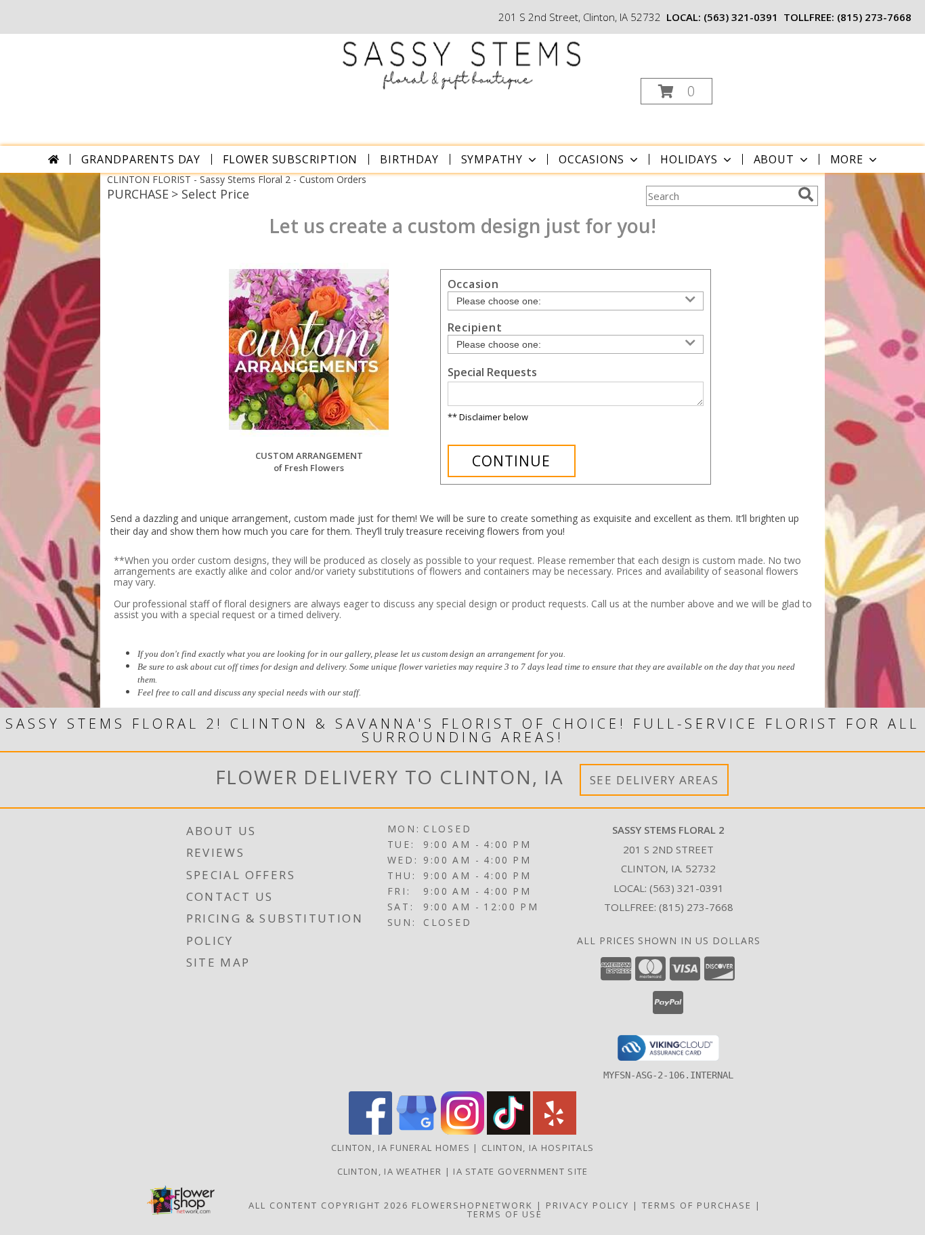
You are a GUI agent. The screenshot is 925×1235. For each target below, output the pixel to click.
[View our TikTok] (508, 1131)
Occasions (591, 159)
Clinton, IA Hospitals (537, 1147)
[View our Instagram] (462, 1131)
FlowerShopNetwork (472, 1205)
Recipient (475, 327)
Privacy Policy (587, 1205)
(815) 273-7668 (874, 17)
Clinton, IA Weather (389, 1171)
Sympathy (492, 159)
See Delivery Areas (654, 780)
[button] (676, 91)
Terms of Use (504, 1214)
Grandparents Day (140, 159)
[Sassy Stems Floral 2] (461, 62)
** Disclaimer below (488, 417)
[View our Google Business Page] (416, 1131)
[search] (805, 194)
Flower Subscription (290, 159)
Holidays (688, 159)
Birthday (409, 159)
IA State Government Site (520, 1171)
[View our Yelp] (554, 1131)
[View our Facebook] (370, 1131)
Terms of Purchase (697, 1205)
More (846, 159)
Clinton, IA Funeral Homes (401, 1147)
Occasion (473, 284)
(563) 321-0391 (741, 17)
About (774, 159)
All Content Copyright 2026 (328, 1205)
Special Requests (492, 372)
